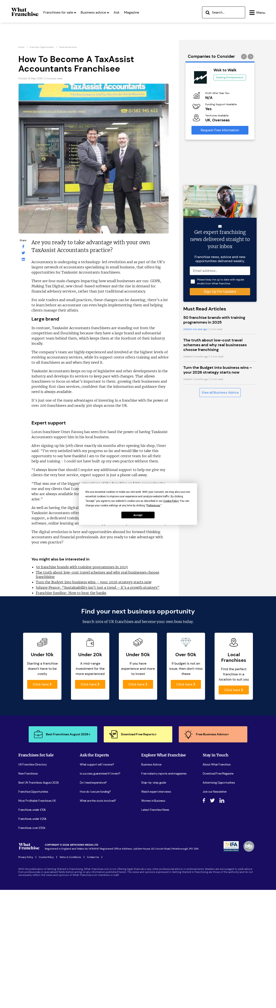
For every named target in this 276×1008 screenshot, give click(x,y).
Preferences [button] (153, 505)
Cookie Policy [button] (171, 500)
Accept (138, 515)
